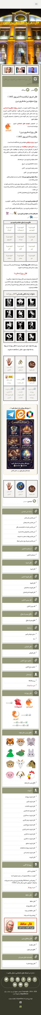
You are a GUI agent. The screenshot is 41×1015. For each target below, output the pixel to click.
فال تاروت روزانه (32, 396)
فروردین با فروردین (32, 229)
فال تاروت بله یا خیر (29, 852)
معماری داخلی (31, 871)
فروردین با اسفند (9, 257)
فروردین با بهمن (20, 257)
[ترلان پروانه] (20, 70)
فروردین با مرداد (20, 238)
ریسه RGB (32, 680)
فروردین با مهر (32, 247)
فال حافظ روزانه (9, 381)
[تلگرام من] (29, 979)
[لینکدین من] (15, 984)
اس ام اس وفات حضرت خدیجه (26, 536)
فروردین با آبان (20, 247)
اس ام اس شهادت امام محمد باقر (25, 527)
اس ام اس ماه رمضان (29, 522)
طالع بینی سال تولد (29, 782)
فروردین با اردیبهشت (20, 229)
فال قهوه (32, 582)
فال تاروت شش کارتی (28, 829)
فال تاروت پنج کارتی (29, 824)
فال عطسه (20, 382)
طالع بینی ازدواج (20, 368)
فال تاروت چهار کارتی (29, 820)
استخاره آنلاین (31, 554)
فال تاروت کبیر (30, 801)
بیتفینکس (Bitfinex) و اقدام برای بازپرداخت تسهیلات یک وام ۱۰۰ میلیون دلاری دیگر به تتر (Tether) (20, 881)
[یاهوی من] (35, 979)
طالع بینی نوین (31, 949)
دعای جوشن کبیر (30, 634)
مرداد (11, 213)
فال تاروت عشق (30, 843)
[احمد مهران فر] (32, 70)
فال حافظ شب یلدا (30, 910)
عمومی (25, 501)
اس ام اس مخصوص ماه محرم (26, 531)
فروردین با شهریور (9, 238)
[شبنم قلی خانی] (8, 70)
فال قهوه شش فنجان (29, 592)
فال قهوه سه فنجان (29, 587)
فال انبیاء (31, 382)
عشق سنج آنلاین (30, 666)
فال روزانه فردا (30, 963)
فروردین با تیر (32, 238)
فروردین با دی (32, 257)
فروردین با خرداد (9, 229)
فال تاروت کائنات (21, 396)
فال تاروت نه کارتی (29, 833)
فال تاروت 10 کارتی (9, 396)
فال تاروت (32, 857)
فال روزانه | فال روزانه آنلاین (21, 22)
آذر (28, 217)
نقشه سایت (12, 998)
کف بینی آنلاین (9, 368)
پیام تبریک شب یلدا (29, 915)
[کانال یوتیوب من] (20, 984)
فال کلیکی (32, 652)
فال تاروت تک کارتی (29, 810)
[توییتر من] (6, 979)
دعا (34, 638)
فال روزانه (10, 293)
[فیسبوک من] (23, 979)
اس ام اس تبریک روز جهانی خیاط (26, 540)
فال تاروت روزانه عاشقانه (27, 847)
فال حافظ (32, 901)
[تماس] (12, 979)
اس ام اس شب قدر (29, 517)
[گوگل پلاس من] (26, 984)
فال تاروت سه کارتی (29, 815)
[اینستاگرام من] (18, 979)
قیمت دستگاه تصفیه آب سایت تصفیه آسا (23, 875)
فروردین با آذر (9, 247)
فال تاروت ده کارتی (29, 838)
